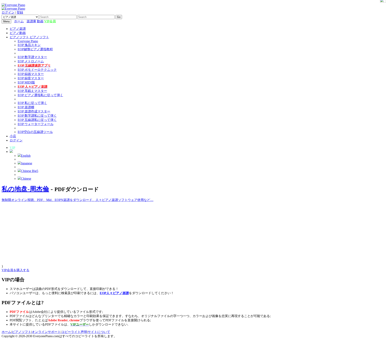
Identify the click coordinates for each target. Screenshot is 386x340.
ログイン (8, 12)
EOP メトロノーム (31, 61)
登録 (20, 12)
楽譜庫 (31, 21)
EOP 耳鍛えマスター (32, 91)
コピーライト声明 (74, 332)
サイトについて (99, 332)
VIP (12, 147)
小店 (13, 136)
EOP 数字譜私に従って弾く (37, 115)
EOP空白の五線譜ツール (35, 132)
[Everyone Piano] (13, 5)
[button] (11, 151)
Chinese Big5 (29, 171)
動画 (40, 21)
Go (118, 17)
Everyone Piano (28, 41)
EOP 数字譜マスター (32, 57)
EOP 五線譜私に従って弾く (37, 120)
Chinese (26, 178)
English (26, 155)
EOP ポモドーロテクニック (37, 69)
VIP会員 (50, 21)
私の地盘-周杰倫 (25, 189)
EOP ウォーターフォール (35, 124)
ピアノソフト (21, 332)
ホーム (19, 21)
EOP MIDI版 (26, 82)
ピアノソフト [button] (20, 37)
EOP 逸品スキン (29, 45)
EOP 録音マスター (31, 78)
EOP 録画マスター (31, 74)
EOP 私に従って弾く (32, 103)
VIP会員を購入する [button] (15, 270)
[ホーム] (26, 21)
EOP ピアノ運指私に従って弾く (40, 95)
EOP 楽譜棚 (26, 107)
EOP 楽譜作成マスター (34, 111)
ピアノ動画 (18, 33)
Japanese (26, 163)
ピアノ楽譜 (18, 28)
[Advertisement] (122, 236)
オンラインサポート (46, 332)
